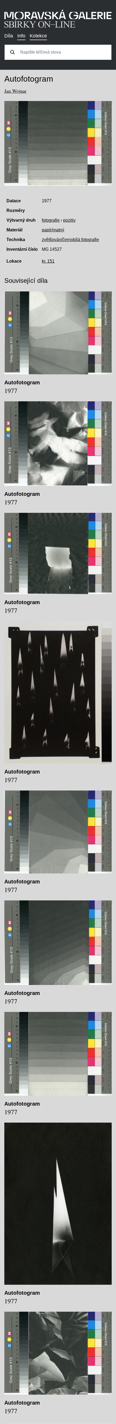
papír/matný (53, 230)
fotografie (51, 220)
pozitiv (69, 220)
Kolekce (38, 36)
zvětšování (52, 239)
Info (21, 36)
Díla (8, 36)
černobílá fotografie (80, 239)
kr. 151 (48, 261)
